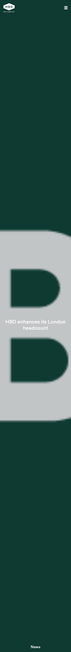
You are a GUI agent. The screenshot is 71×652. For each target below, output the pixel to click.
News (35, 647)
